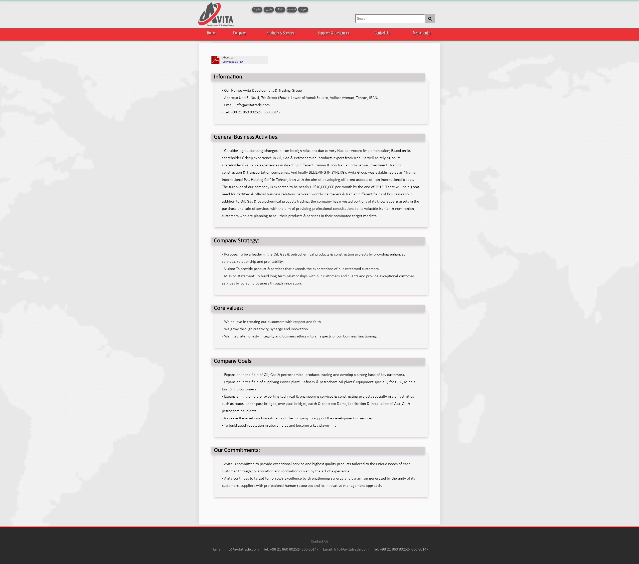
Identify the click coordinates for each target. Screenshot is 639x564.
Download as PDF (232, 61)
